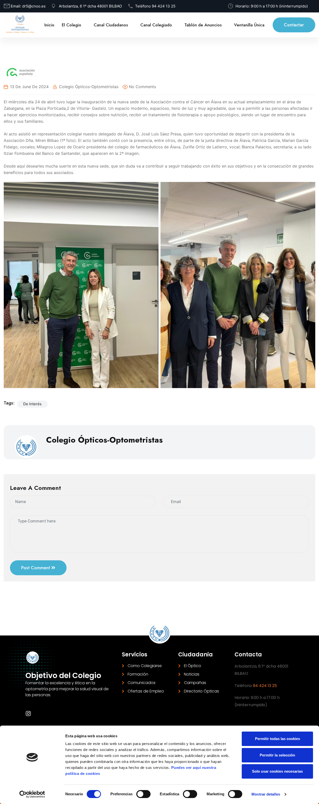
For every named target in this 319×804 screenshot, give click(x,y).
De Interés (32, 404)
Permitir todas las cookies (277, 739)
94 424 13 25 (163, 6)
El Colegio (71, 25)
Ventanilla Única (249, 25)
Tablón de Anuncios (203, 25)
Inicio (49, 25)
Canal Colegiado (156, 25)
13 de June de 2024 (29, 86)
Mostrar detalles (265, 794)
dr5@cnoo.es (34, 6)
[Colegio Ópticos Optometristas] (20, 24)
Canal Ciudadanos (111, 25)
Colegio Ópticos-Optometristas (88, 86)
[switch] (143, 794)
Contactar (294, 25)
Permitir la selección (277, 755)
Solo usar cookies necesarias (277, 771)
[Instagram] (28, 713)
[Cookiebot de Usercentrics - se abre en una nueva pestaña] (32, 794)
